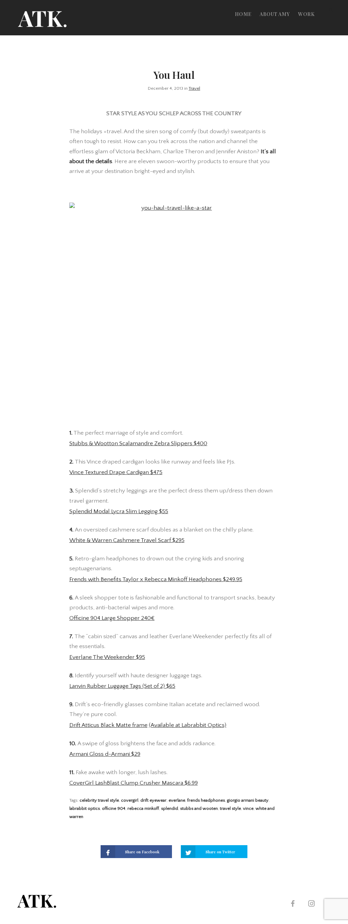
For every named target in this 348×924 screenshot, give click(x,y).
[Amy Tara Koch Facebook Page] (292, 904)
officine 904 (113, 808)
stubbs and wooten (199, 808)
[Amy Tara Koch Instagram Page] (311, 904)
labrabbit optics (84, 808)
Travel (194, 88)
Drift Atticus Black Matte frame (108, 725)
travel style (230, 808)
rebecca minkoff (143, 808)
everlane (177, 800)
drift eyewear (153, 800)
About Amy (275, 14)
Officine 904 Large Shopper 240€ (112, 618)
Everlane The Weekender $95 (107, 657)
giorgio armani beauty (247, 800)
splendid (169, 808)
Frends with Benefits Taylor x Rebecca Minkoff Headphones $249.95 (155, 579)
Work (306, 14)
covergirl (129, 800)
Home (243, 14)
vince (248, 808)
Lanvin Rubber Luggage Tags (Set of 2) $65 (122, 686)
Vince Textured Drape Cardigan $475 (115, 472)
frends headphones (206, 800)
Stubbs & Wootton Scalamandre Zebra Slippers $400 (138, 443)
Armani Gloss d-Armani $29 (104, 754)
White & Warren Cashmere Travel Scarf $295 (127, 540)
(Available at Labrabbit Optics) (187, 725)
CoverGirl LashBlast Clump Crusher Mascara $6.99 (133, 783)
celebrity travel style (99, 800)
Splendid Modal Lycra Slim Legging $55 (118, 511)
